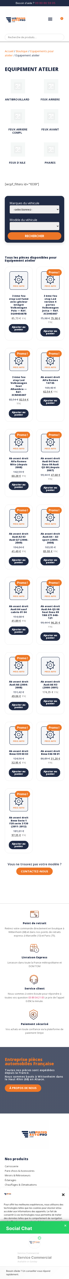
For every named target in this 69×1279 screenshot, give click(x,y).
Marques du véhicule (24, 203)
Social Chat (19, 1228)
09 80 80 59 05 (45, 3)
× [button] (65, 1225)
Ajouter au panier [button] (18, 328)
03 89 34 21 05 (36, 997)
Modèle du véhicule (23, 219)
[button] (63, 1195)
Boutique (22, 51)
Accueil (9, 51)
